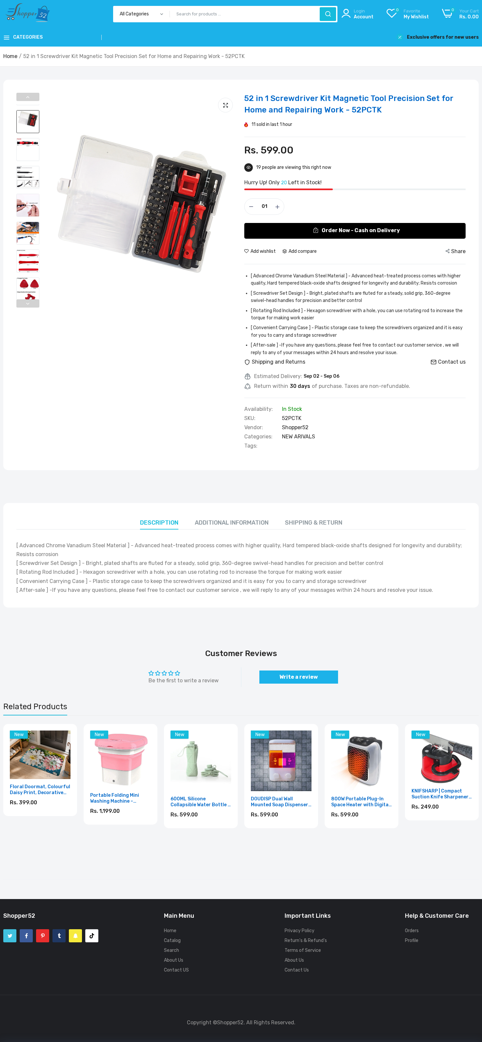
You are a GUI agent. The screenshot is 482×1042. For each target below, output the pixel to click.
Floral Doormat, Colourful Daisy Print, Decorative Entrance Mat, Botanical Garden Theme (40, 790)
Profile (411, 940)
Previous (27, 97)
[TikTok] (91, 935)
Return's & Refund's (306, 940)
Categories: (258, 437)
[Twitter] (9, 935)
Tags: (250, 446)
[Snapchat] (75, 935)
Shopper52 (295, 427)
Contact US (176, 970)
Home (10, 56)
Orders (412, 930)
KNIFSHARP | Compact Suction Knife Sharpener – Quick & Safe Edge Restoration (442, 794)
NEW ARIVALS (298, 436)
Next (27, 303)
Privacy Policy (299, 930)
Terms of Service (303, 950)
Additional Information (232, 522)
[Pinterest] (42, 935)
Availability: (258, 409)
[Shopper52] (27, 14)
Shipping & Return (313, 522)
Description (159, 522)
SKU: (249, 418)
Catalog (172, 940)
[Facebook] (26, 935)
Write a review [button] (298, 677)
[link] (64, 736)
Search (171, 950)
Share (458, 251)
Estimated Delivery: (278, 376)
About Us (173, 960)
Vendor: (253, 428)
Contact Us (297, 970)
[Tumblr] (59, 935)
